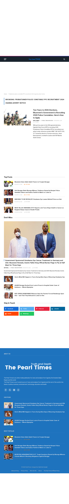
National (6, 267)
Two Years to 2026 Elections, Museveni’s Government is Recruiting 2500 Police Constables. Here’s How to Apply (49, 114)
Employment (36, 120)
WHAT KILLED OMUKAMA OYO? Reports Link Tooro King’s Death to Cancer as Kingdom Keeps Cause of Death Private (39, 209)
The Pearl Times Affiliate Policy (51, 470)
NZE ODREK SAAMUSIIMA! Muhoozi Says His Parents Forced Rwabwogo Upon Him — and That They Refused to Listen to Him (39, 294)
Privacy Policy (24, 470)
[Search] (64, 59)
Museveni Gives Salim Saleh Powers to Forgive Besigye (32, 182)
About (40, 470)
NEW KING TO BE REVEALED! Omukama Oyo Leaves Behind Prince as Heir (38, 199)
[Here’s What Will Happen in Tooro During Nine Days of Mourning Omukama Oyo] (8, 279)
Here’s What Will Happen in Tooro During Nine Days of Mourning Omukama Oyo (40, 277)
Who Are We (33, 470)
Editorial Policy (15, 470)
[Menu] (5, 59)
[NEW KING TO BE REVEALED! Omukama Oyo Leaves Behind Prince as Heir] (8, 201)
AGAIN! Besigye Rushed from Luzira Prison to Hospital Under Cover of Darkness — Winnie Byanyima (37, 286)
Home (5, 94)
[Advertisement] (34, 12)
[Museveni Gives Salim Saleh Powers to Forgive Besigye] (8, 184)
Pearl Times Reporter (47, 120)
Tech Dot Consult (43, 467)
